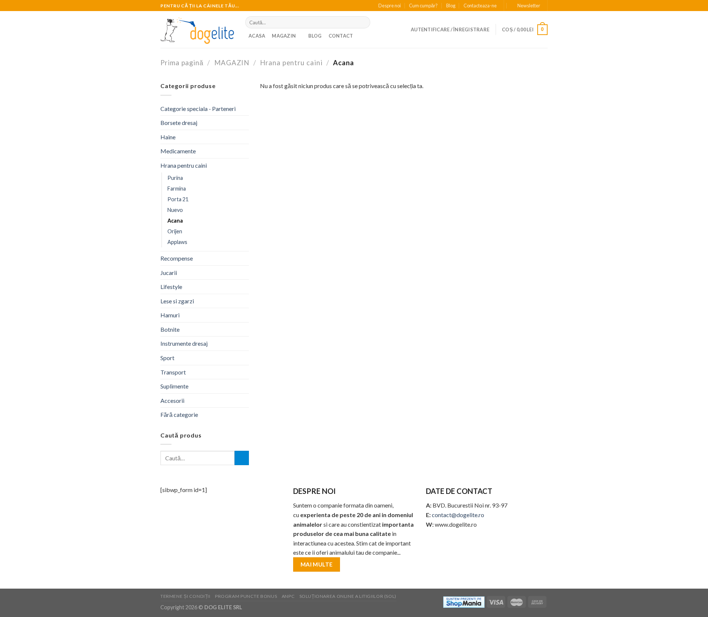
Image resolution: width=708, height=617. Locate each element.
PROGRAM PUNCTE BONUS (246, 596)
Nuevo (175, 210)
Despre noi (389, 5)
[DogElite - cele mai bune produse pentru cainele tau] (197, 29)
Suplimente (174, 386)
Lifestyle (171, 286)
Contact (341, 36)
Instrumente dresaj (184, 343)
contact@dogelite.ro (458, 514)
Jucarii (168, 272)
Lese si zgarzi (177, 300)
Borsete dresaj (178, 122)
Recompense (176, 258)
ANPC (288, 596)
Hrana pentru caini (291, 63)
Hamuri (170, 314)
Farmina (176, 188)
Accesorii (172, 400)
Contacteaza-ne (480, 5)
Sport (167, 357)
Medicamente (178, 150)
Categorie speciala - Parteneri (198, 108)
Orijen (174, 231)
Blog (450, 5)
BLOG (315, 36)
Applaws (177, 242)
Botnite (170, 329)
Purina (175, 178)
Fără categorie (179, 414)
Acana (175, 220)
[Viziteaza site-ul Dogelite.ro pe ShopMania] (464, 601)
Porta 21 (177, 199)
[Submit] (363, 22)
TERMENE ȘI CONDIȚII (185, 596)
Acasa (257, 36)
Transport (173, 372)
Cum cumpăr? (423, 5)
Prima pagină (182, 63)
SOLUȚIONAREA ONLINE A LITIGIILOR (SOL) (347, 596)
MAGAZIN (284, 36)
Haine (168, 136)
